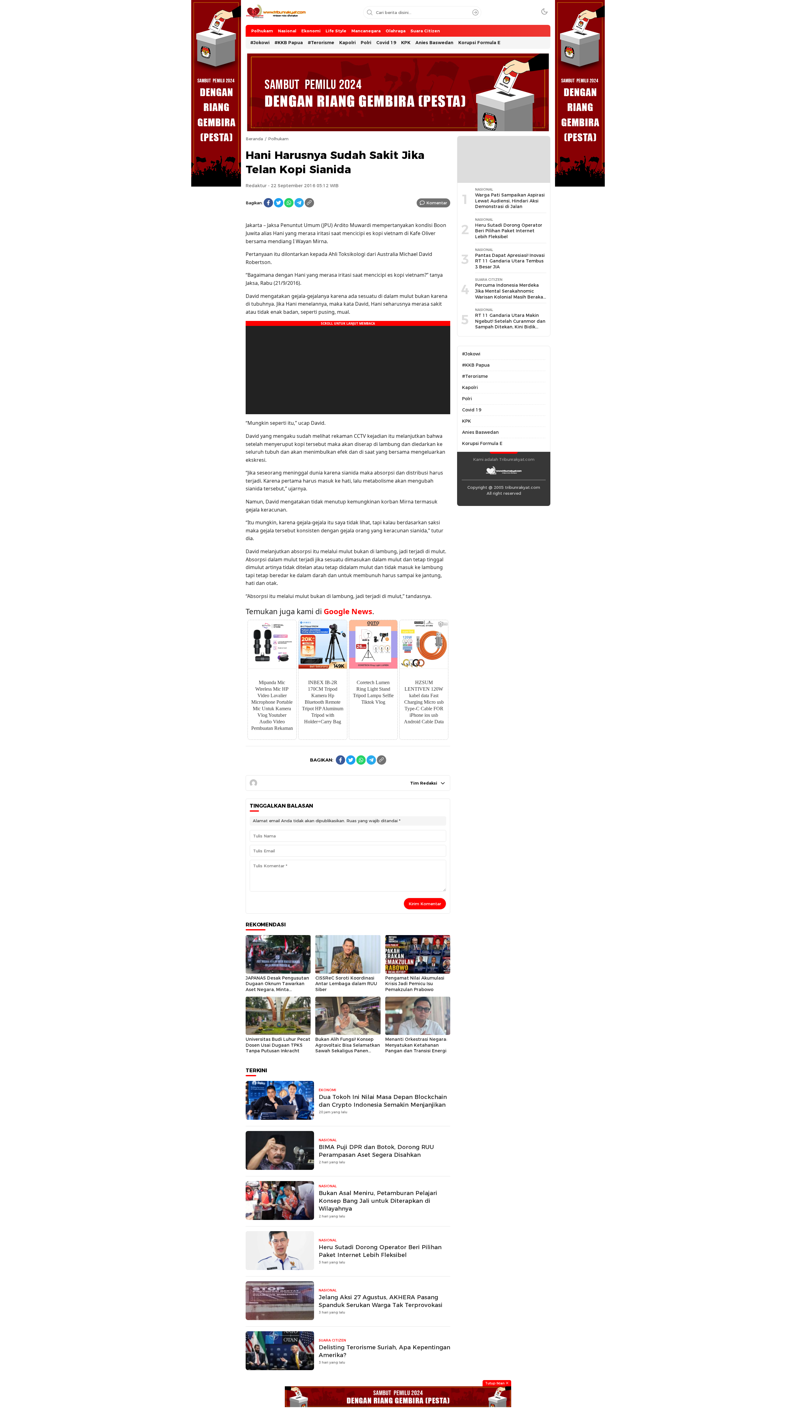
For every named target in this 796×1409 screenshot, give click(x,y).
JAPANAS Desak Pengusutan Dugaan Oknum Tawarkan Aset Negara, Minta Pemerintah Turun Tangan (277, 987)
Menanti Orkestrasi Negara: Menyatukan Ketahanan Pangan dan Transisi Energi (416, 1045)
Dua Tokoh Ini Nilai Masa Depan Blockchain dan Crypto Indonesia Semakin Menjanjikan (383, 1100)
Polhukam (278, 138)
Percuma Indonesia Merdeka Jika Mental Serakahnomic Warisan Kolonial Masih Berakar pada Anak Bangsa (510, 294)
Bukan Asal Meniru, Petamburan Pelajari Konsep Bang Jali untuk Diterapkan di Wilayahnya (378, 1200)
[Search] (475, 12)
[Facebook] (268, 202)
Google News (348, 611)
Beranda (254, 138)
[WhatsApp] (289, 202)
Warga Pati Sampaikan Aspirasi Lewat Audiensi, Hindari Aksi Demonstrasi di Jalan (510, 200)
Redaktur (256, 185)
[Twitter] (278, 202)
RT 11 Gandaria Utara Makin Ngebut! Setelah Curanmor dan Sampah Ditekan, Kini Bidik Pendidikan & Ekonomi (510, 324)
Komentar (436, 202)
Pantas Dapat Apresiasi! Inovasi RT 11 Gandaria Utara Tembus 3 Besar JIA (510, 261)
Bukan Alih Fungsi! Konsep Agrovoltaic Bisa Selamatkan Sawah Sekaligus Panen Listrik (347, 1048)
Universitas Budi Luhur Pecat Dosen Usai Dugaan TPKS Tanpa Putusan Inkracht (278, 1045)
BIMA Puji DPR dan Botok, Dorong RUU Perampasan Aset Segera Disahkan (376, 1150)
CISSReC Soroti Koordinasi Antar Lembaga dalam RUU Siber (346, 984)
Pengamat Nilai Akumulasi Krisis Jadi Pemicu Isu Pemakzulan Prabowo (414, 984)
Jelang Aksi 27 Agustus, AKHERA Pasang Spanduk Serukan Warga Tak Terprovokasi (380, 1301)
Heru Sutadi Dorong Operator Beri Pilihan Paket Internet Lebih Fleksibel (380, 1251)
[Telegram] (299, 202)
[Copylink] (309, 202)
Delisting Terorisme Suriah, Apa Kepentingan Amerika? (384, 1351)
